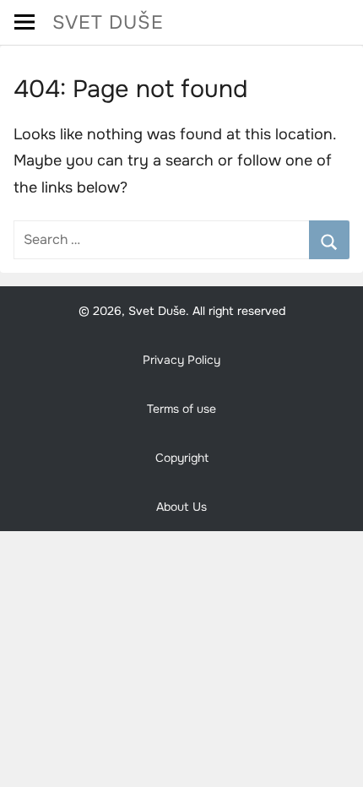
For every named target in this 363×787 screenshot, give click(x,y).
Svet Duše (108, 22)
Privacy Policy (181, 359)
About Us (181, 506)
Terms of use (181, 408)
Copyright (182, 457)
